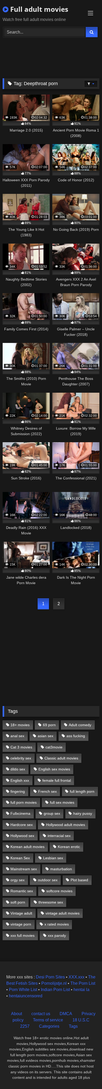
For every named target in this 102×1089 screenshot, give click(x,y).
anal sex (17, 736)
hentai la (81, 989)
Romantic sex (21, 891)
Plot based (79, 880)
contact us (40, 1013)
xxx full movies (22, 935)
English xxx (19, 780)
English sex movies (54, 769)
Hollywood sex (22, 836)
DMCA (66, 1013)
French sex (47, 791)
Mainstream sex (23, 869)
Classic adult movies (61, 758)
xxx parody (57, 935)
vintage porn (20, 924)
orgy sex (17, 880)
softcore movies (59, 891)
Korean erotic (69, 847)
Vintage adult (21, 913)
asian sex (45, 736)
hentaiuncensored (25, 996)
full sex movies (62, 802)
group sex (52, 813)
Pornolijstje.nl (54, 983)
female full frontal (56, 780)
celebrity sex (20, 758)
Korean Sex (20, 858)
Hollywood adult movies (65, 825)
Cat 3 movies (21, 747)
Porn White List (23, 989)
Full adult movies (38, 9)
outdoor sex (48, 880)
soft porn (17, 902)
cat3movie (54, 747)
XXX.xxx (76, 977)
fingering (17, 791)
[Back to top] (86, 1073)
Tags (73, 1026)
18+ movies (20, 725)
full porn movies (23, 802)
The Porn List (82, 983)
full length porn (82, 791)
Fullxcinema (20, 813)
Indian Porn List (55, 989)
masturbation (61, 869)
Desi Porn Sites (50, 977)
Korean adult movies (27, 847)
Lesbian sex (53, 858)
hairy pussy (82, 813)
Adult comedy (80, 725)
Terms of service (48, 1020)
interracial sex (59, 836)
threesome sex (50, 902)
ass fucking (75, 736)
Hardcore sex (21, 825)
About (16, 1013)
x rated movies (56, 924)
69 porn (49, 725)
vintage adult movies (63, 913)
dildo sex (17, 769)
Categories (49, 1026)
